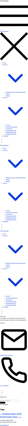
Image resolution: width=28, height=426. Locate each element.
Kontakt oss (9, 129)
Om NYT (8, 125)
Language (5, 136)
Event (1, 414)
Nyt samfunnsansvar (11, 127)
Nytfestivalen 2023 (11, 134)
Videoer (8, 96)
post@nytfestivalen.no (6, 355)
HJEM (4, 63)
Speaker (19, 417)
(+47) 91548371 (4, 386)
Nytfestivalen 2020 (11, 130)
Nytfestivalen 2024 (8, 416)
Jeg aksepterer (4, 425)
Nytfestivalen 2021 (11, 132)
